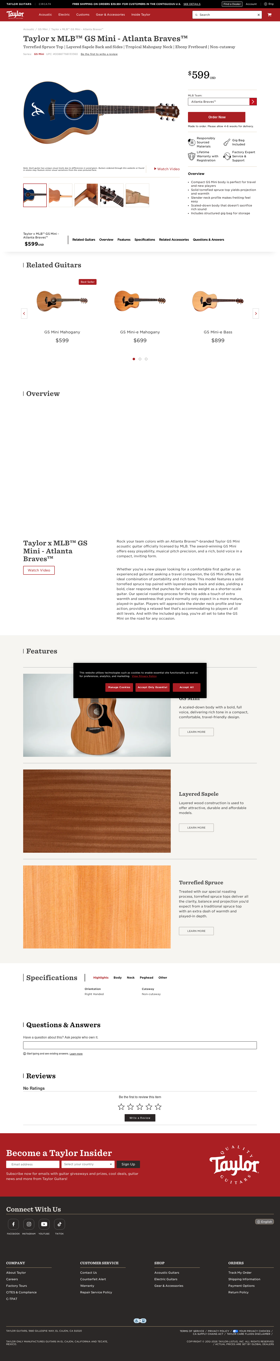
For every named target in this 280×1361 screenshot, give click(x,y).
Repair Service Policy (96, 1292)
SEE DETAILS (191, 4)
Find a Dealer (232, 4)
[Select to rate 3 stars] (139, 1106)
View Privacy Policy (144, 676)
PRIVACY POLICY (218, 1331)
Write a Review (140, 1117)
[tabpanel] (62, 313)
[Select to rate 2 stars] (130, 1106)
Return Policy (238, 1292)
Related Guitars (83, 240)
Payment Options (241, 1285)
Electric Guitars (165, 1279)
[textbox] (140, 1045)
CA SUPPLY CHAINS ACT (208, 1334)
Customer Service (99, 1263)
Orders (236, 1263)
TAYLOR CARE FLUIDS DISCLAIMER (248, 1334)
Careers (12, 1279)
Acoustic (45, 14)
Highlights (100, 977)
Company (15, 1263)
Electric (64, 14)
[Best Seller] (62, 300)
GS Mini (43, 29)
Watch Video (39, 570)
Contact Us (88, 1272)
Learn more (76, 1053)
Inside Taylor (140, 14)
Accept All (187, 687)
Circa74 (45, 4)
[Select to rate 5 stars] (158, 1106)
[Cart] (269, 14)
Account (251, 4)
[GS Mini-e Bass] (218, 300)
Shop (159, 1263)
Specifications (144, 240)
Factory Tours (16, 1285)
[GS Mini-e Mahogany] (140, 300)
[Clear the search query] (259, 15)
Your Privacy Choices (254, 1331)
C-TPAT (11, 1299)
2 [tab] (140, 359)
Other (162, 977)
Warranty (87, 1285)
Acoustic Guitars (166, 1272)
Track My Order (240, 1272)
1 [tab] (134, 359)
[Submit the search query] (196, 15)
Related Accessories (174, 240)
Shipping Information (244, 1279)
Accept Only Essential (152, 687)
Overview (106, 240)
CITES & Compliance (21, 1292)
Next (256, 313)
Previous (24, 313)
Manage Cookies (119, 687)
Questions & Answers (208, 240)
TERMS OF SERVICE (192, 1331)
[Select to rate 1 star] (121, 1106)
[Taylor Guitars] (15, 15)
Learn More (196, 731)
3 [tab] (146, 359)
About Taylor (16, 1272)
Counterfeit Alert (93, 1279)
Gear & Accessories (110, 14)
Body (118, 977)
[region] (140, 680)
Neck (131, 977)
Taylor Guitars (19, 4)
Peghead (146, 977)
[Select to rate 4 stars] (149, 1106)
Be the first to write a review (99, 54)
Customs (82, 14)
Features (123, 240)
